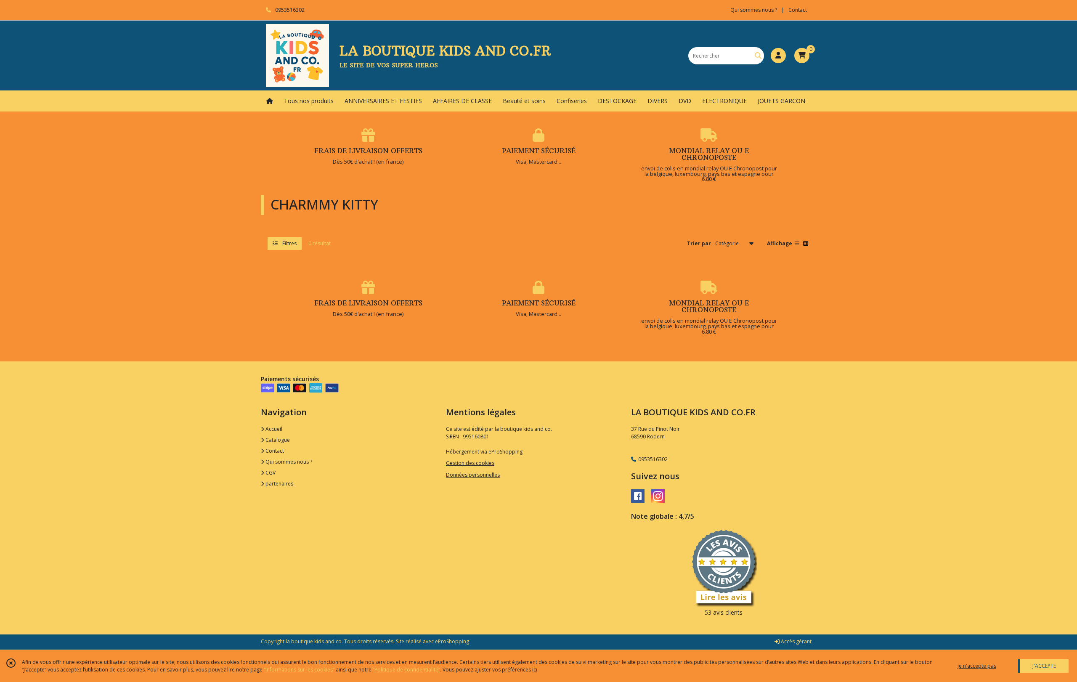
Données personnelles (473, 474)
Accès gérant (796, 641)
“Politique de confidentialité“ (406, 669)
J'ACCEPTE (1044, 665)
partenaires (278, 483)
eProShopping (452, 641)
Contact (797, 9)
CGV (270, 472)
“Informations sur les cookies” (299, 669)
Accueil (273, 429)
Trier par (699, 243)
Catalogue (277, 439)
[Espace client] (778, 55)
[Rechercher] (758, 56)
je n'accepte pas (977, 665)
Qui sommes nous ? (288, 461)
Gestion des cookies (470, 463)
